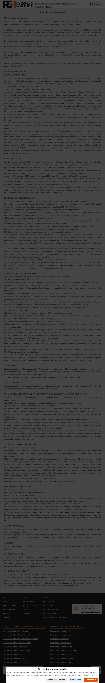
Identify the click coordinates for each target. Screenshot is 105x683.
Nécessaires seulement (56, 680)
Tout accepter (91, 680)
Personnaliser (75, 680)
